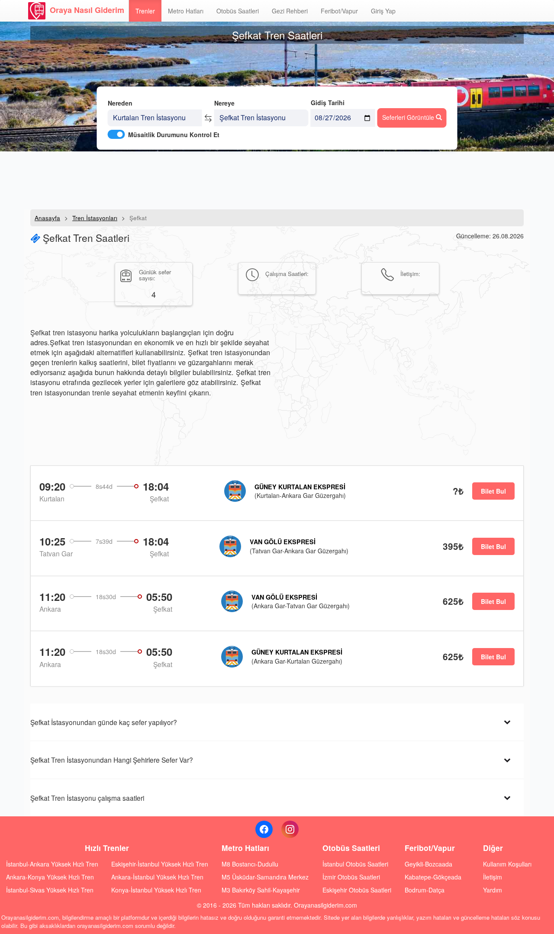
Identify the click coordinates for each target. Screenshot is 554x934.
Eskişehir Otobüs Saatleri (356, 890)
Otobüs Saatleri (237, 10)
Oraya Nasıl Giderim (87, 10)
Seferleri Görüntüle (409, 117)
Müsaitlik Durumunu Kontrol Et (173, 134)
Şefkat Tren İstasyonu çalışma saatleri (87, 797)
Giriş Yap (383, 10)
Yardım (492, 890)
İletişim (492, 877)
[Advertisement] (277, 179)
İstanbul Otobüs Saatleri (355, 864)
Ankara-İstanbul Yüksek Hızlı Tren (157, 877)
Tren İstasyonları (94, 218)
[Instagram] (290, 829)
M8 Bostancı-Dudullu (250, 864)
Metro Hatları (185, 10)
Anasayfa (47, 218)
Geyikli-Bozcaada (428, 864)
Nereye (224, 103)
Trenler (145, 10)
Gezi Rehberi (290, 10)
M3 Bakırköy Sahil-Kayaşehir (261, 890)
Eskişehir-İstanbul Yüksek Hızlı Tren (159, 864)
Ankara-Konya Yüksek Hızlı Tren (50, 877)
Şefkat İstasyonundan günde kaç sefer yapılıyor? (103, 722)
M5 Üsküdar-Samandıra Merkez (265, 877)
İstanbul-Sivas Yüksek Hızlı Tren (49, 890)
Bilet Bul (493, 491)
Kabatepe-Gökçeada (433, 877)
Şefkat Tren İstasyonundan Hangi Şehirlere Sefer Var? (111, 759)
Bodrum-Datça (424, 890)
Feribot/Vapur (339, 10)
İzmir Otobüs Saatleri (351, 877)
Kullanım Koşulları (507, 864)
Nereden (120, 103)
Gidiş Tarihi (328, 102)
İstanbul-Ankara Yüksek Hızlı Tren (52, 864)
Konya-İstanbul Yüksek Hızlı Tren (156, 890)
